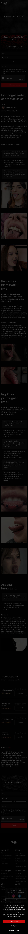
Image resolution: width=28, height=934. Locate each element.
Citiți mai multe (14, 930)
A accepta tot (14, 921)
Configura (14, 926)
